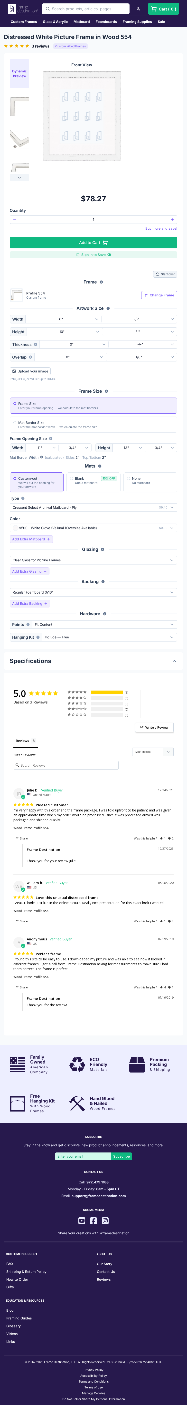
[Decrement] (14, 219)
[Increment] (172, 219)
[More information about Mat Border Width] (41, 457)
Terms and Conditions (94, 1381)
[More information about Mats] (100, 466)
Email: (93, 1196)
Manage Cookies (93, 1393)
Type (14, 498)
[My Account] (138, 9)
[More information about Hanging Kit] (38, 637)
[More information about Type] (23, 498)
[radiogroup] (93, 415)
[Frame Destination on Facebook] (93, 1221)
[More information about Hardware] (105, 614)
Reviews (104, 1279)
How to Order (17, 1279)
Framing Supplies (137, 22)
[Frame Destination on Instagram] (105, 1221)
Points (18, 624)
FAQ (9, 1264)
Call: (94, 1182)
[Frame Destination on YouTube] (82, 1221)
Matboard (82, 22)
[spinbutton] (93, 220)
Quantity (18, 210)
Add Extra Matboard (28, 539)
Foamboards (106, 22)
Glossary (13, 1326)
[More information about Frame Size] (106, 391)
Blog (10, 1310)
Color (15, 518)
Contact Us (106, 1271)
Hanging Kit (23, 637)
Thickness (22, 344)
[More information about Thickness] (35, 344)
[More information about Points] (28, 624)
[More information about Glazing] (102, 549)
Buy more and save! (161, 228)
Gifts (10, 1287)
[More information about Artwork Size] (108, 308)
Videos (12, 1334)
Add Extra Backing (27, 603)
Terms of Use (93, 1387)
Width (17, 319)
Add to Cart (89, 242)
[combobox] (86, 8)
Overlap (19, 357)
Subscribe (121, 1156)
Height (18, 331)
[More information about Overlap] (30, 357)
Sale (161, 22)
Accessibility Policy (93, 1375)
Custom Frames (24, 22)
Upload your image (33, 371)
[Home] (23, 9)
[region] (19, 119)
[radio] (14, 403)
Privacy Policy (93, 1370)
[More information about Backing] (103, 582)
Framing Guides (19, 1318)
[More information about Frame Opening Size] (51, 438)
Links (10, 1341)
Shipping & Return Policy (26, 1271)
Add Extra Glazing (27, 571)
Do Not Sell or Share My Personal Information (93, 1399)
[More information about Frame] (101, 282)
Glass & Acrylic (55, 22)
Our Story (104, 1264)
